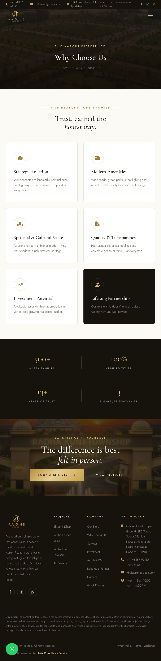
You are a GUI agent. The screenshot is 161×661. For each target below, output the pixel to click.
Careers (92, 577)
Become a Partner (98, 569)
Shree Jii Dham (62, 526)
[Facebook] (142, 4)
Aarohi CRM (95, 560)
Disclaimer (149, 646)
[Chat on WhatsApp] (12, 649)
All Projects (60, 563)
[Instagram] (148, 4)
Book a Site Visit (54, 475)
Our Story (93, 526)
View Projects (109, 475)
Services (92, 543)
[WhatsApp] (154, 4)
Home (65, 68)
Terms (138, 646)
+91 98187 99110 (16, 4)
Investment (93, 552)
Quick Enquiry (95, 585)
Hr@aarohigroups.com (48, 4)
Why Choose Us (97, 535)
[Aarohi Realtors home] (15, 17)
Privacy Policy (124, 646)
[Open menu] (150, 17)
